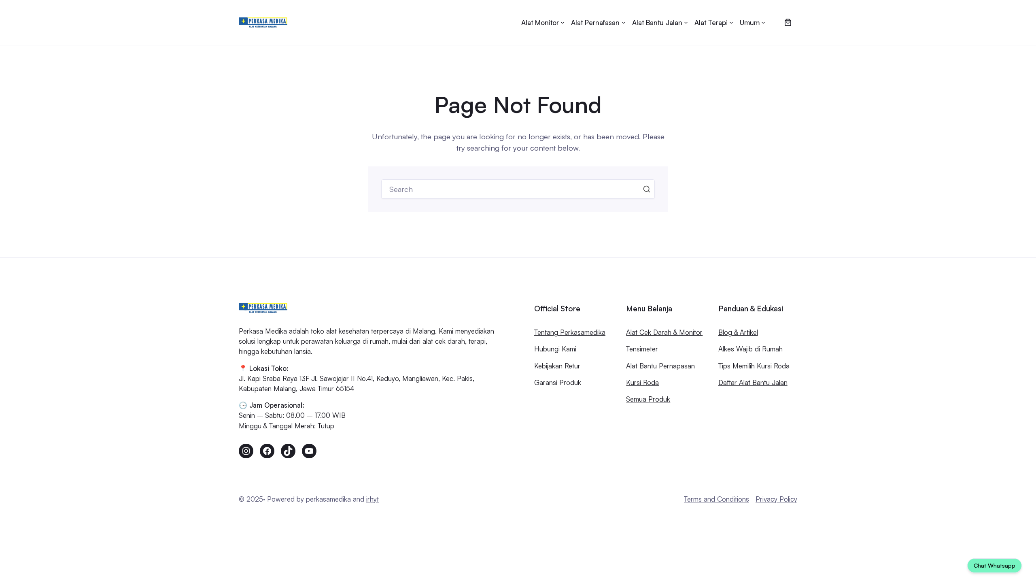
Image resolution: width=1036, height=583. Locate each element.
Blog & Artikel (738, 332)
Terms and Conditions (716, 499)
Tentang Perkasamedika (569, 332)
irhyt (372, 499)
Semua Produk (648, 399)
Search (647, 189)
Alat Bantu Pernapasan (660, 366)
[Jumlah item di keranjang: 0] (787, 22)
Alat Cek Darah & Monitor (664, 332)
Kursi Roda (642, 382)
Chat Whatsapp (994, 565)
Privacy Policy (776, 499)
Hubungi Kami (555, 349)
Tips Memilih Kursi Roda (754, 366)
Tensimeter (642, 349)
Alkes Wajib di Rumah (750, 349)
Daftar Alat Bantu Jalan (753, 382)
